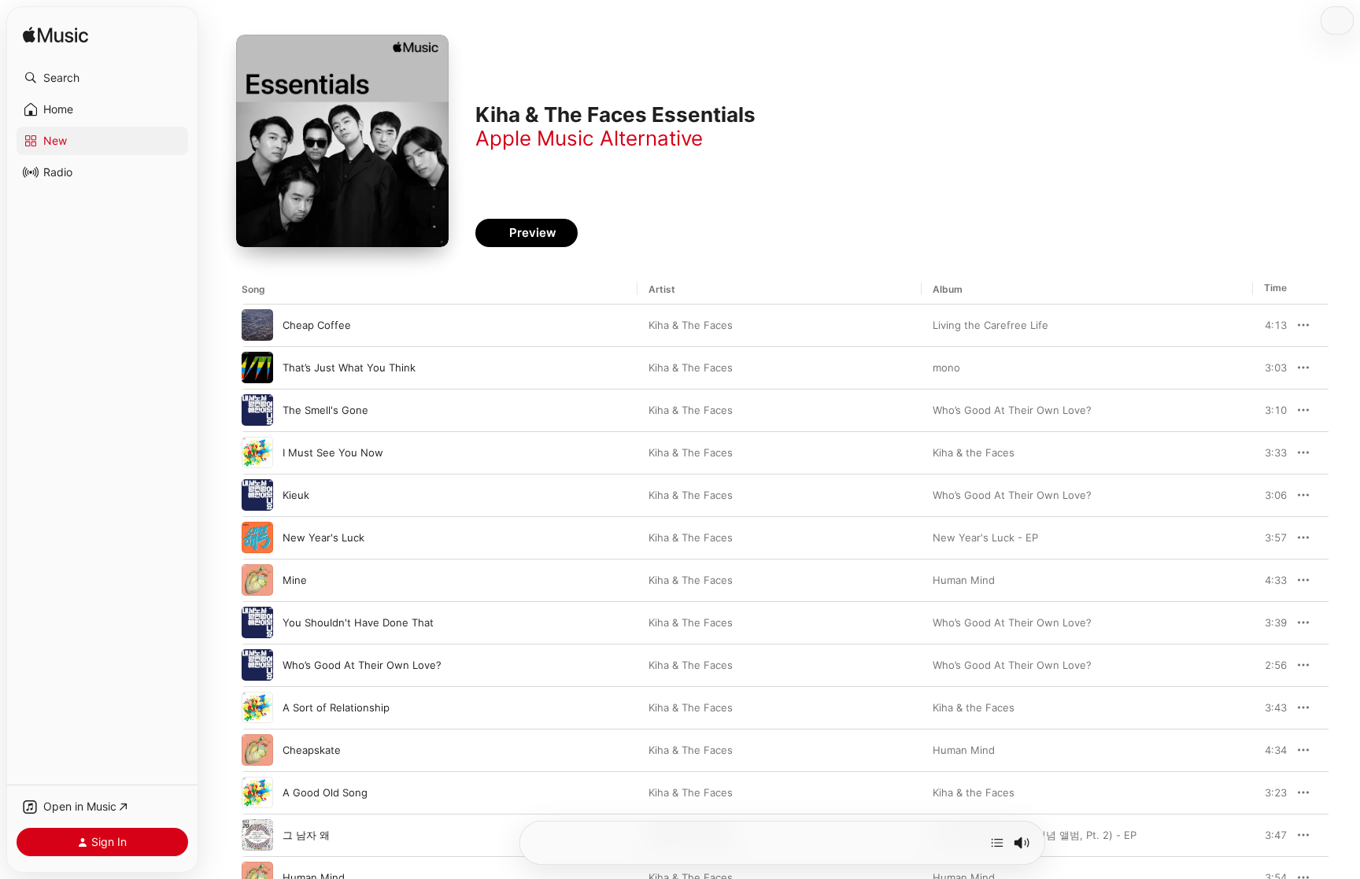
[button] (102, 78)
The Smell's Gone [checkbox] (325, 410)
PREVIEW (1269, 325)
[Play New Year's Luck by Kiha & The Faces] (257, 537)
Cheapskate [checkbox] (312, 750)
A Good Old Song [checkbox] (325, 792)
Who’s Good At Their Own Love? (1012, 410)
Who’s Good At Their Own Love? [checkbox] (362, 665)
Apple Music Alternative (589, 138)
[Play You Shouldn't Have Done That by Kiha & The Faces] (257, 622)
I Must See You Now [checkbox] (333, 452)
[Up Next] (997, 843)
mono (946, 367)
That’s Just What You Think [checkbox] (349, 367)
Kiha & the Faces (973, 452)
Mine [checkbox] (295, 580)
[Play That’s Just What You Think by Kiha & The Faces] (257, 367)
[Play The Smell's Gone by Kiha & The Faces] (257, 410)
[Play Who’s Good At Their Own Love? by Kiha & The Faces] (257, 665)
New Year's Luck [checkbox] (323, 537)
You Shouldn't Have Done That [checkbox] (358, 622)
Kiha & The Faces (691, 325)
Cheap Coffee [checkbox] (317, 325)
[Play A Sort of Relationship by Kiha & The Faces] (257, 707)
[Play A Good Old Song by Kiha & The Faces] (257, 792)
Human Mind (964, 580)
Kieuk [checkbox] (296, 495)
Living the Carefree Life (990, 325)
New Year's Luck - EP (985, 537)
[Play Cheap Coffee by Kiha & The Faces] (257, 325)
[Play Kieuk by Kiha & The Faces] (257, 495)
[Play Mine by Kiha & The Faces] (257, 580)
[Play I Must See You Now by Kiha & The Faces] (257, 452)
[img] (55, 36)
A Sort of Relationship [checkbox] (336, 707)
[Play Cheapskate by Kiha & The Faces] (257, 750)
